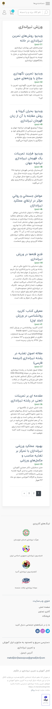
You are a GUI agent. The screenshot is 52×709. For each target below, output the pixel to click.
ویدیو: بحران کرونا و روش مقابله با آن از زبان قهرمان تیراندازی (26, 116)
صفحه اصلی (44, 607)
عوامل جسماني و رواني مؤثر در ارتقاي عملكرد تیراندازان (27, 201)
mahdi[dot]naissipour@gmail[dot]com (26, 658)
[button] (11, 12)
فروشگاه (46, 616)
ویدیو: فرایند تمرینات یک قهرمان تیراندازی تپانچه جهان (28, 158)
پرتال (33, 690)
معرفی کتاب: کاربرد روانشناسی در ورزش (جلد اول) (29, 316)
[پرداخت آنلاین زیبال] (46, 699)
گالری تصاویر (44, 611)
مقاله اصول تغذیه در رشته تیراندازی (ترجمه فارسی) (27, 358)
